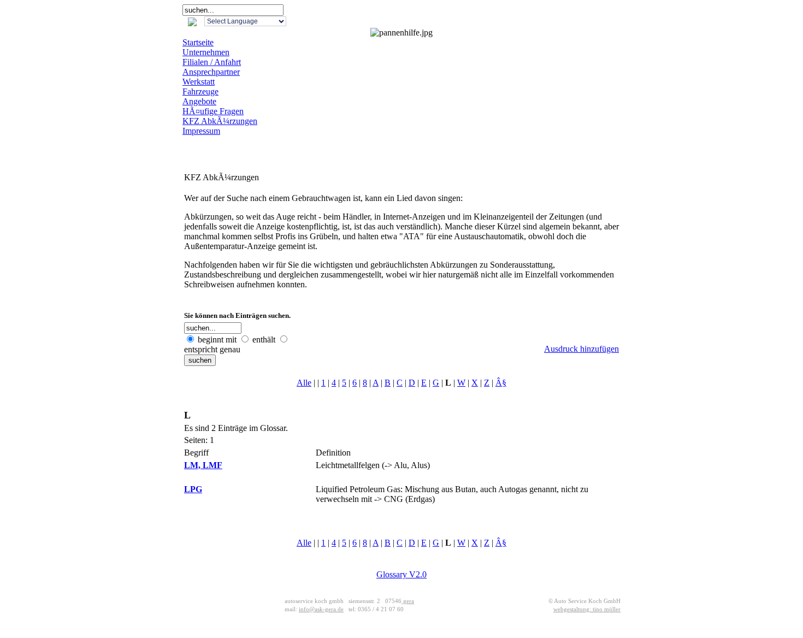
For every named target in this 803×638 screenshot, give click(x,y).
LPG (193, 489)
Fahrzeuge (200, 91)
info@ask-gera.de (321, 609)
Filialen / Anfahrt (211, 62)
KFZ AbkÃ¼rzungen (219, 121)
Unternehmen (205, 52)
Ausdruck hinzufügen (581, 348)
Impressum (201, 130)
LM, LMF (203, 465)
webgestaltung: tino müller (587, 609)
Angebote (199, 101)
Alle (304, 382)
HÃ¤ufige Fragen (213, 111)
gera (408, 601)
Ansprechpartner (211, 71)
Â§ (500, 382)
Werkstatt (198, 81)
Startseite (198, 42)
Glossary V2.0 (401, 574)
